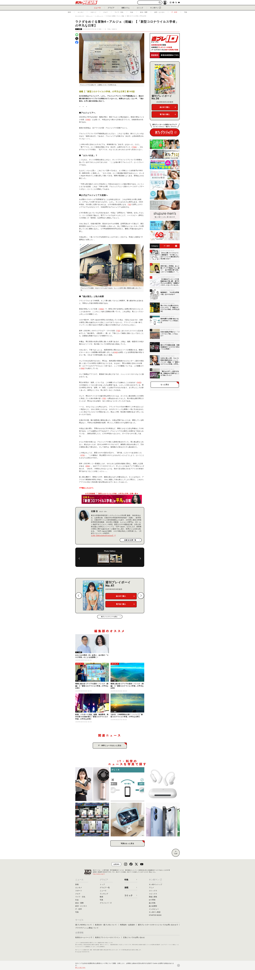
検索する (160, 2)
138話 (101, 309)
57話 (82, 455)
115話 (134, 147)
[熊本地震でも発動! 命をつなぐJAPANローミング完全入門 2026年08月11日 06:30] (127, 784)
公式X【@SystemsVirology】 (102, 536)
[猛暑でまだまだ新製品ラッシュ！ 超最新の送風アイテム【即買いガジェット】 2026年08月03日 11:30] (127, 820)
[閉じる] (178, 965)
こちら (87, 488)
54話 (116, 352)
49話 (88, 466)
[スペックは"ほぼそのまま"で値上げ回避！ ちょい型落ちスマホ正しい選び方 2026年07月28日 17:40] (163, 820)
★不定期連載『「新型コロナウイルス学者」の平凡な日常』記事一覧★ (111, 494)
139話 (88, 120)
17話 (104, 398)
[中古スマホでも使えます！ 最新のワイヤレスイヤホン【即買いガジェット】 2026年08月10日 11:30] (163, 784)
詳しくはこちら (80, 967)
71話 (129, 204)
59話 (83, 368)
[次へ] (140, 558)
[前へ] (79, 558)
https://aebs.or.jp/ (99, 874)
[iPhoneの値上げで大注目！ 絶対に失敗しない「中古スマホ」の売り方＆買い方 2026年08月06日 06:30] (92, 820)
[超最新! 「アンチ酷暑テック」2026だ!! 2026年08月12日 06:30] (92, 784)
